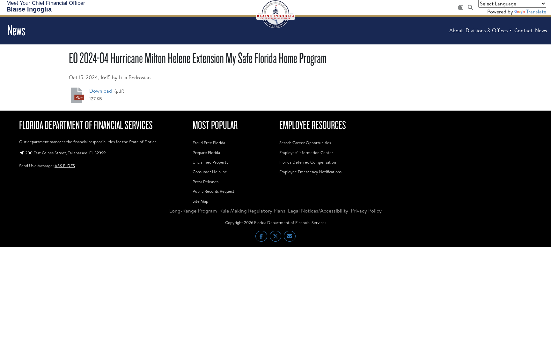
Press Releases (205, 181)
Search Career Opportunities (305, 142)
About (456, 30)
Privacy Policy (366, 210)
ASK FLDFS (65, 165)
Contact (523, 30)
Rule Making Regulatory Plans (252, 210)
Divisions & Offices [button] (487, 30)
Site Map (200, 201)
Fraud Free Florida (209, 142)
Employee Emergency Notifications (310, 172)
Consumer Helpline (210, 172)
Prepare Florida (206, 152)
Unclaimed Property (210, 162)
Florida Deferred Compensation (307, 162)
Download (101, 90)
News (541, 30)
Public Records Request (213, 191)
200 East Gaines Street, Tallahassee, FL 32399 (65, 153)
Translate (536, 11)
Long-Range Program (193, 210)
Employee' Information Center (306, 152)
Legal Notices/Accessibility (318, 210)
